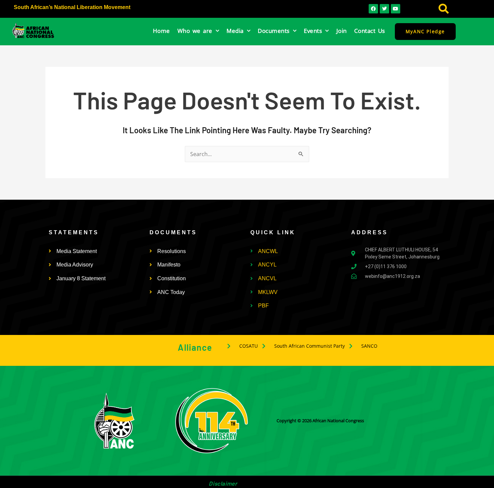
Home (161, 31)
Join (341, 31)
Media (235, 31)
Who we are (194, 31)
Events (313, 31)
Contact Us (369, 31)
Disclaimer (223, 483)
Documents (274, 31)
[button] (443, 8)
